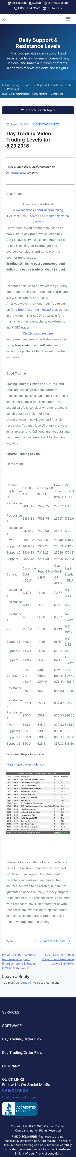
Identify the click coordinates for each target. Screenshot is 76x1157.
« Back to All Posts (52, 941)
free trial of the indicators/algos (40, 309)
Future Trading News (46, 124)
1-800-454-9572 (28, 8)
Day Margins (40, 94)
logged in (26, 982)
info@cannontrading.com (19, 1097)
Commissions (19, 3)
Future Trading (10, 85)
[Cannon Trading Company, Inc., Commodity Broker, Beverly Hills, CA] (19, 1110)
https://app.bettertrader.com (26, 764)
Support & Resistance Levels (54, 85)
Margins (37, 3)
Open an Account (57, 3)
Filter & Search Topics (40, 110)
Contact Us (54, 8)
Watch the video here (38, 333)
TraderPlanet (18, 173)
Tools (28, 85)
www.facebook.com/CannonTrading (38, 210)
